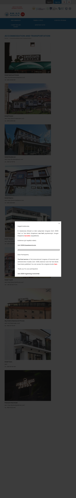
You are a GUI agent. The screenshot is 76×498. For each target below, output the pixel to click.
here (55, 264)
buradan (27, 236)
